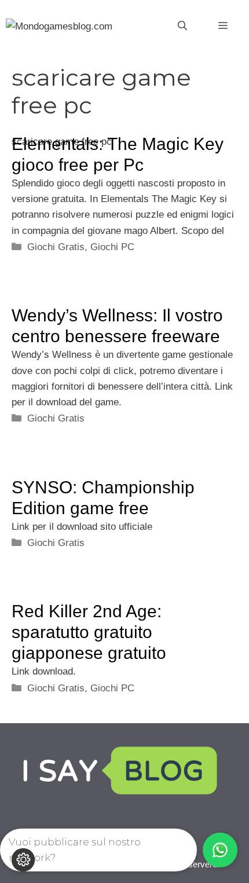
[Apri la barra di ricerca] (182, 26)
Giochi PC (112, 246)
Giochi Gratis (56, 246)
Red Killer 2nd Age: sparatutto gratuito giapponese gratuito (89, 632)
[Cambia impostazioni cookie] (23, 859)
